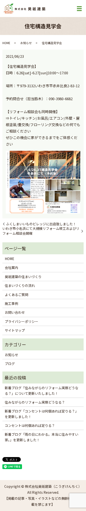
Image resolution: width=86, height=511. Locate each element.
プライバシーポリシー (21, 321)
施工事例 (11, 303)
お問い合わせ (15, 312)
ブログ (10, 363)
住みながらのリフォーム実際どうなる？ (35, 402)
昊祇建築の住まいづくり (23, 276)
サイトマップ (15, 330)
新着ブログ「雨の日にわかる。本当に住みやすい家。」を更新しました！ (41, 437)
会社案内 (11, 267)
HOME (6, 43)
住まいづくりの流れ (20, 285)
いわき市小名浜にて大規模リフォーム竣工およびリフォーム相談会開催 (40, 231)
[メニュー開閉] (79, 8)
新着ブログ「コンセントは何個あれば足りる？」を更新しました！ (41, 414)
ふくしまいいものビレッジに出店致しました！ (41, 224)
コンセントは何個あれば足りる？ (30, 425)
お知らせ (26, 43)
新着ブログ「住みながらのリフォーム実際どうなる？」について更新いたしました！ (41, 390)
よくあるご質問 (16, 294)
